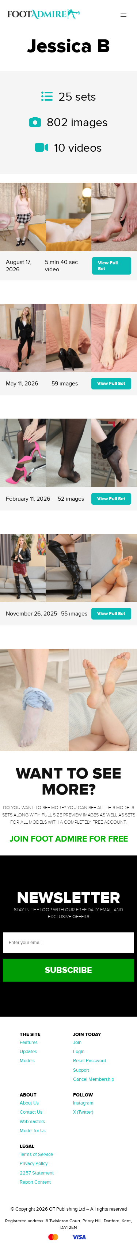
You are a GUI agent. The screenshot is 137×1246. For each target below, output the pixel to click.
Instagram (83, 1103)
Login (78, 1052)
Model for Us (33, 1131)
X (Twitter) (83, 1112)
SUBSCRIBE (68, 970)
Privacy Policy (33, 1164)
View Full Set (108, 266)
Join (77, 1042)
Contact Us (31, 1112)
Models (27, 1061)
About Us (29, 1103)
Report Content (35, 1182)
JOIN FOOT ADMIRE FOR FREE (68, 839)
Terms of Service (36, 1154)
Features (29, 1042)
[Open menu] (123, 15)
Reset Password (89, 1061)
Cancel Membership (93, 1079)
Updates (28, 1052)
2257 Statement (37, 1173)
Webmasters (32, 1122)
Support (81, 1070)
